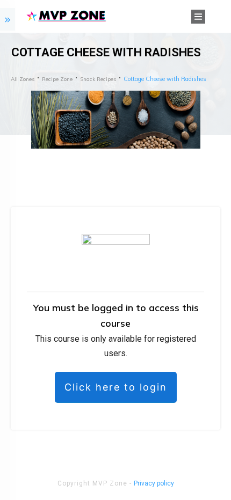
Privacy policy (154, 483)
